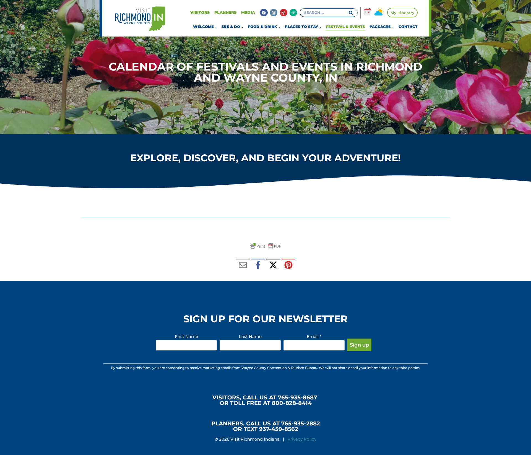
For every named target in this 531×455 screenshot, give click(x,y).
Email (314, 336)
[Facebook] (263, 12)
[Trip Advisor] (293, 12)
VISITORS (200, 12)
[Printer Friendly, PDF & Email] (265, 246)
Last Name (250, 336)
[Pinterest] (283, 12)
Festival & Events (345, 26)
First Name (186, 336)
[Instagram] (273, 12)
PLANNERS (225, 12)
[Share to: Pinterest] (288, 265)
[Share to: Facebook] (258, 265)
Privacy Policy (301, 439)
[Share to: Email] (243, 265)
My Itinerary (402, 12)
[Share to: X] (273, 265)
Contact (408, 26)
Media (248, 12)
